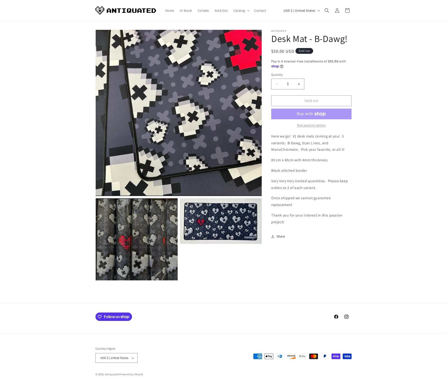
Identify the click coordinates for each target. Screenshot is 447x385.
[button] (241, 10)
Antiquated (112, 374)
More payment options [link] (311, 125)
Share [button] (281, 236)
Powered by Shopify (131, 374)
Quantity (277, 75)
